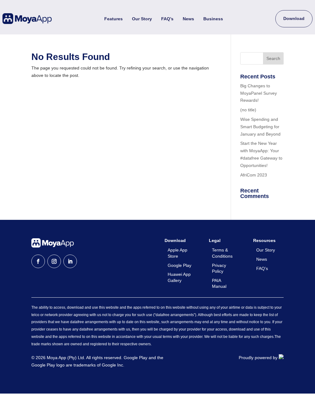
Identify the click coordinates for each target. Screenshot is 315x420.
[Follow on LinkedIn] (70, 261)
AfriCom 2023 (253, 174)
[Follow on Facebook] (38, 261)
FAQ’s (167, 18)
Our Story (142, 18)
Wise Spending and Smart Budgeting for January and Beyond (260, 127)
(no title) (248, 109)
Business (213, 18)
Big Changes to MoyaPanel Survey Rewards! (258, 93)
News (188, 18)
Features (113, 18)
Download (294, 18)
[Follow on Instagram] (54, 261)
